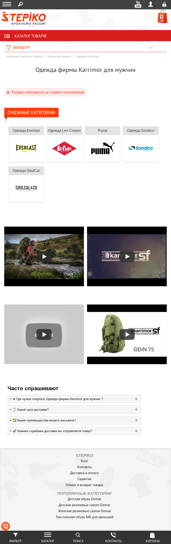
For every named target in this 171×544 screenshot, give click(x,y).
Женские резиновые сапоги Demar (84, 511)
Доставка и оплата (84, 473)
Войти (150, 4)
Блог (84, 461)
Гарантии (84, 479)
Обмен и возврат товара (84, 485)
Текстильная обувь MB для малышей (84, 517)
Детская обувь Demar (84, 499)
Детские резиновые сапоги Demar (84, 505)
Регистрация (164, 4)
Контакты (84, 467)
